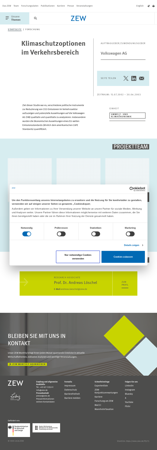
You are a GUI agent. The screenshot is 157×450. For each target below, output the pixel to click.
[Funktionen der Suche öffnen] (35, 18)
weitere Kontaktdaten (45, 402)
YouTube (129, 402)
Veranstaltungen (84, 6)
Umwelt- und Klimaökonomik (121, 115)
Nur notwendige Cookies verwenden (78, 257)
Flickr (127, 406)
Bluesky (129, 394)
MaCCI (98, 405)
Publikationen (48, 6)
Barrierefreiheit (72, 394)
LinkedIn (129, 386)
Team (16, 6)
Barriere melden (72, 398)
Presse (70, 6)
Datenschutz (70, 390)
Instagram (130, 390)
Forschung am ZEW (104, 401)
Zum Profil (125, 283)
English (140, 6)
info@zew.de (42, 390)
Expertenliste (101, 386)
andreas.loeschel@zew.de (70, 289)
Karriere (61, 6)
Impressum (69, 386)
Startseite (15, 29)
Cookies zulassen (123, 256)
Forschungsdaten (29, 6)
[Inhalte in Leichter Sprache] (153, 6)
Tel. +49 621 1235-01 (44, 387)
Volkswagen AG (114, 54)
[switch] (61, 233)
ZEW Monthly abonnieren (29, 364)
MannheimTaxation (104, 409)
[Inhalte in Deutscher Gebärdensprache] (148, 6)
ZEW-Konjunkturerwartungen (106, 391)
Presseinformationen (45, 399)
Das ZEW (6, 6)
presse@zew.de (43, 396)
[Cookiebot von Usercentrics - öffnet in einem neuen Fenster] (131, 189)
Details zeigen (131, 245)
